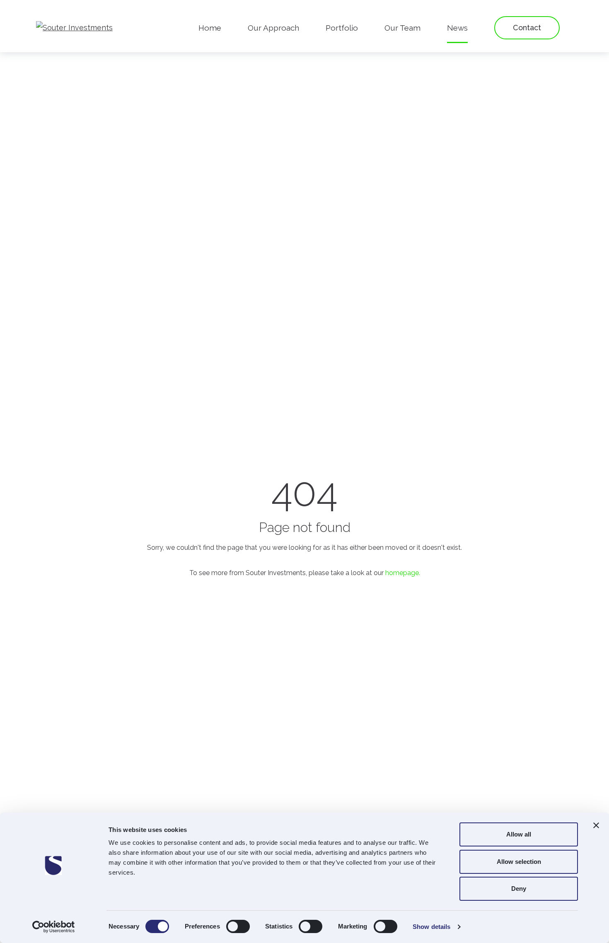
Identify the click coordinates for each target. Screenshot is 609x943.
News (457, 27)
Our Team (402, 27)
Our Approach (273, 27)
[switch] (238, 926)
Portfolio (342, 27)
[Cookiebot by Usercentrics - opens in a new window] (53, 927)
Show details (431, 926)
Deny (518, 888)
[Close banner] (596, 825)
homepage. (402, 573)
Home (209, 27)
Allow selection (519, 861)
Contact (527, 27)
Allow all (518, 834)
